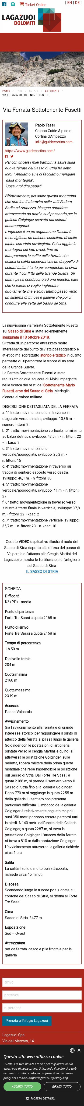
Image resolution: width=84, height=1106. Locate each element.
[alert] (42, 1075)
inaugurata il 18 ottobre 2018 (25, 337)
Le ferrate (52, 90)
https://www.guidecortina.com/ (30, 151)
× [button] (78, 1050)
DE (77, 2)
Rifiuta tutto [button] (62, 1086)
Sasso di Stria (19, 331)
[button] (42, 1098)
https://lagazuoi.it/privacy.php (48, 1078)
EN (69, 2)
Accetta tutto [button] (22, 1086)
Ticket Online (35, 5)
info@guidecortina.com (54, 142)
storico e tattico (53, 355)
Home (6, 90)
